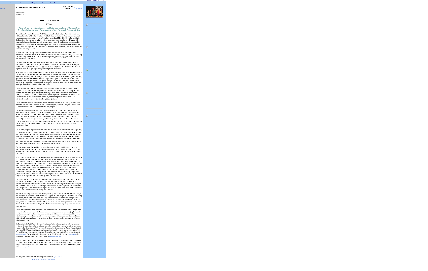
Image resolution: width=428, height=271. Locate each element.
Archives (2, 5)
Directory (21, 3)
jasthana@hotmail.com (21, 234)
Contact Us (43, 259)
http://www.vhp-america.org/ (25, 246)
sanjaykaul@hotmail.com (55, 236)
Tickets (51, 3)
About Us (38, 259)
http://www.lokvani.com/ (58, 257)
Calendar (11, 3)
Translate (80, 8)
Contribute (2, 8)
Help (54, 259)
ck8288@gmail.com (71, 234)
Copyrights (50, 259)
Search (42, 3)
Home (33, 259)
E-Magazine (31, 3)
